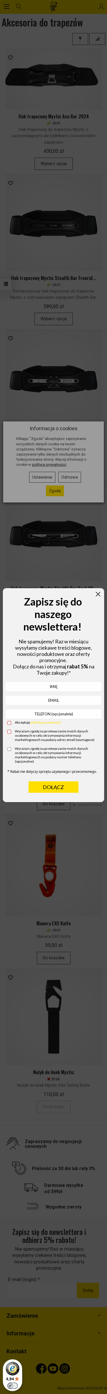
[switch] (12, 1386)
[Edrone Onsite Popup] (53, 697)
